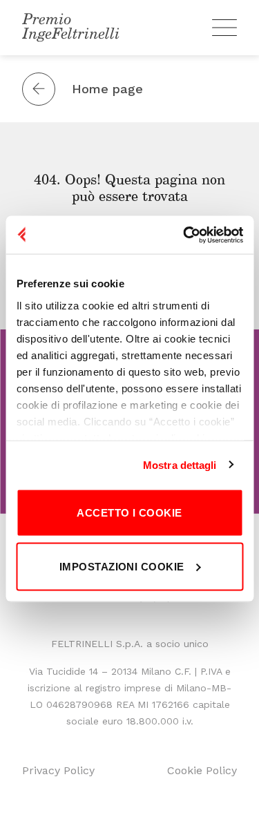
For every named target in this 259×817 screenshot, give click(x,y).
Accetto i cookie (129, 513)
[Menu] (224, 27)
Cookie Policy (202, 770)
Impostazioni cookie (121, 566)
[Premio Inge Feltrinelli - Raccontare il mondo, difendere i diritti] (70, 27)
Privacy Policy (58, 770)
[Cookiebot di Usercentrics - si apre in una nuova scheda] (184, 235)
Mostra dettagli (180, 464)
